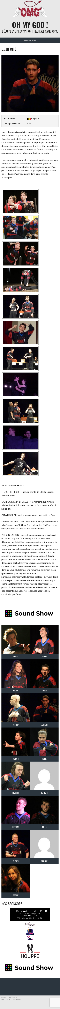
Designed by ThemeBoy (11, 1000)
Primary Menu (30, 40)
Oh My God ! (30, 24)
